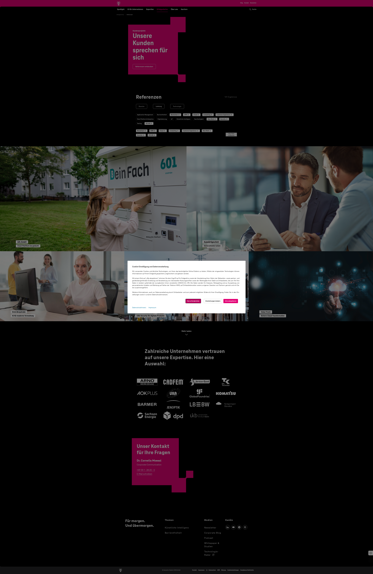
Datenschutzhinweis (139, 308)
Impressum (152, 308)
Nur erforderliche (193, 301)
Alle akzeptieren (230, 301)
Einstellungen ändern (212, 301)
